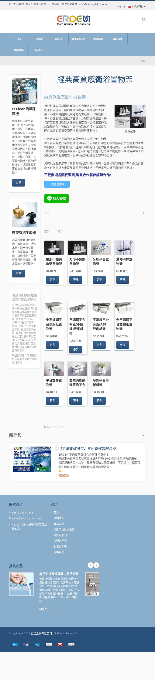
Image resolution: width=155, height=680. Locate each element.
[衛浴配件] (130, 116)
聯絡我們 (38, 50)
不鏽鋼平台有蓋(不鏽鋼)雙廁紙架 (77, 327)
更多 (18, 182)
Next (143, 435)
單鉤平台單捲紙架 (101, 382)
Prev (137, 435)
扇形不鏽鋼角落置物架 (54, 261)
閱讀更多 (63, 475)
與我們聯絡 (57, 184)
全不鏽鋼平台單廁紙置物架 (54, 324)
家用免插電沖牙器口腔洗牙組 (59, 574)
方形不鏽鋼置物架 (77, 261)
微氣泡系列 (98, 39)
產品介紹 (59, 39)
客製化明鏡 (117, 39)
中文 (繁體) (137, 6)
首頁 (19, 39)
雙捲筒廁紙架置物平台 (77, 382)
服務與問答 (19, 50)
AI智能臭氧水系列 (78, 39)
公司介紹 (39, 39)
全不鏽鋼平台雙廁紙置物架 (124, 324)
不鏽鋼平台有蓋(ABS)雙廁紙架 (101, 324)
